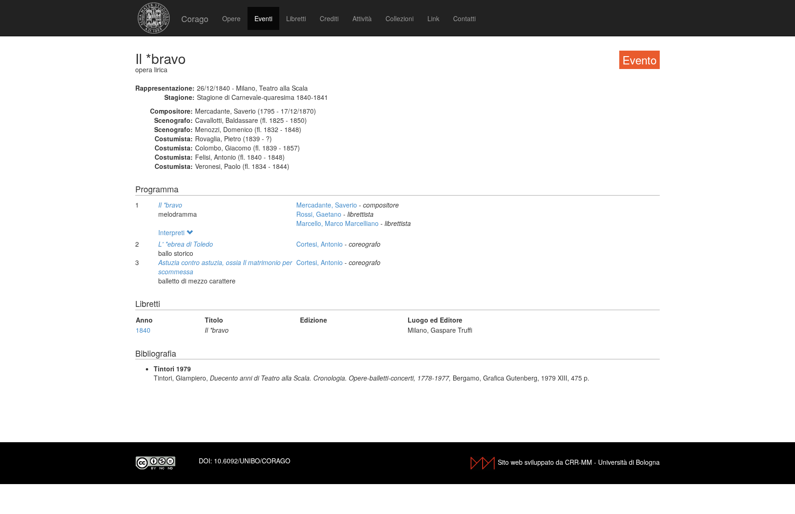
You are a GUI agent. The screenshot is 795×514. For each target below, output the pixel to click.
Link (433, 18)
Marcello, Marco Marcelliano (338, 223)
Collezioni (400, 18)
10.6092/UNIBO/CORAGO (252, 460)
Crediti (329, 18)
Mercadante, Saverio (327, 204)
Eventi (263, 18)
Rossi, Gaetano (319, 214)
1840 (143, 330)
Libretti (296, 18)
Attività (362, 18)
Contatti (464, 18)
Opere (231, 18)
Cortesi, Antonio (320, 243)
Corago (194, 18)
